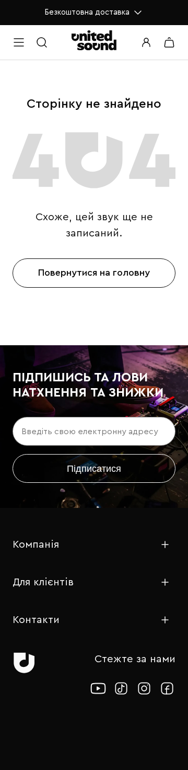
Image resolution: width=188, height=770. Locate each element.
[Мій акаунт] (146, 42)
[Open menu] (18, 42)
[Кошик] (169, 42)
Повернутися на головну (94, 272)
